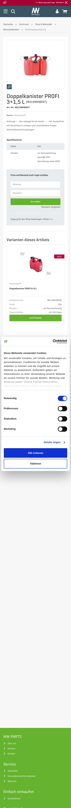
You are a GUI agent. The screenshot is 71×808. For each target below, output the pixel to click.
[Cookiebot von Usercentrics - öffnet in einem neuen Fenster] (52, 341)
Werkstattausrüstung (35, 30)
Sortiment (24, 24)
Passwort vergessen (50, 207)
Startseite (8, 24)
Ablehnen (35, 463)
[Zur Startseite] (35, 11)
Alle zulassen (35, 452)
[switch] (62, 408)
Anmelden (35, 201)
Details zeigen (52, 442)
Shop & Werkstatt (43, 24)
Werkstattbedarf (11, 30)
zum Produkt (35, 317)
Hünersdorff (15, 284)
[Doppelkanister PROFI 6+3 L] (35, 263)
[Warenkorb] (65, 11)
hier (51, 219)
